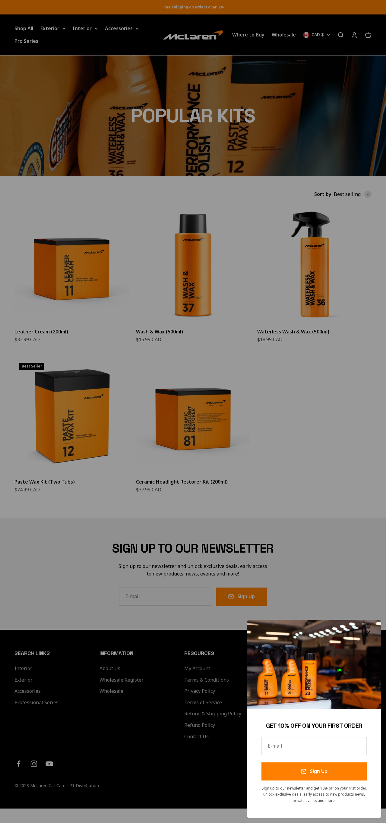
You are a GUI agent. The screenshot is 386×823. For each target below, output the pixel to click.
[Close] (369, 632)
